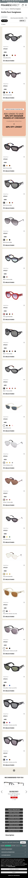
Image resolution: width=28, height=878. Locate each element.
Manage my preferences (14, 875)
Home (2, 9)
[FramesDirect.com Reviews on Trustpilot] (14, 845)
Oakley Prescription (14, 809)
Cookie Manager (11, 866)
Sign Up (23, 842)
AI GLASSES (4, 17)
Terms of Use (9, 865)
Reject (14, 872)
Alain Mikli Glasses (14, 815)
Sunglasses (7, 9)
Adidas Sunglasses (14, 812)
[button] (26, 792)
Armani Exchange (14, 824)
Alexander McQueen (14, 818)
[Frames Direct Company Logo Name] (10, 5)
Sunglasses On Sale (14, 831)
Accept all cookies (14, 869)
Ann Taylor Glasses (14, 821)
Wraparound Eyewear (14, 828)
